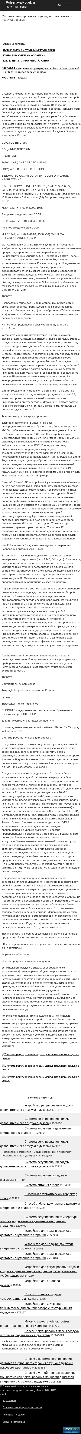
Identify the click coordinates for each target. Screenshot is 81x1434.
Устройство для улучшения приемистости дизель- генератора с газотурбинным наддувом (36, 1308)
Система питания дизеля (41, 1185)
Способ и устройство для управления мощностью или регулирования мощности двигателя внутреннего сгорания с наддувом (38, 1377)
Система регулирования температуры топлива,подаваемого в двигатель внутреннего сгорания (39, 1221)
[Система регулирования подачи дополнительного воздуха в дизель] (41, 1058)
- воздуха (14, 77)
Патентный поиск (16, 6)
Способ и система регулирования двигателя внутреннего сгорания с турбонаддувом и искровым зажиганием (36, 1363)
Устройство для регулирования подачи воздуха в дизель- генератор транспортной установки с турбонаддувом (39, 1271)
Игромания (9, 1400)
